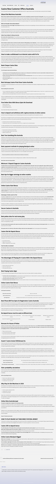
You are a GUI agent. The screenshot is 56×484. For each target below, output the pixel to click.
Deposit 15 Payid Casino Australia (6, 416)
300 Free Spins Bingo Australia (6, 375)
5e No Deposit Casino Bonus (5, 290)
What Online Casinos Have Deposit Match (8, 160)
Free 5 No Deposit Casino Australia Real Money (9, 70)
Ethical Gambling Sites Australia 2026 (7, 88)
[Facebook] (52, 5)
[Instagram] (53, 5)
